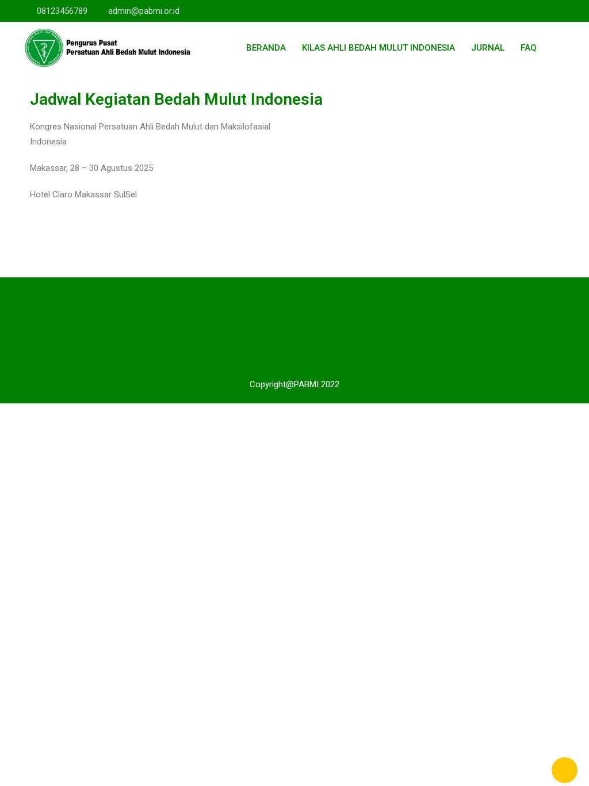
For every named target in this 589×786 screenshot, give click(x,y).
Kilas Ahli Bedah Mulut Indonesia (378, 48)
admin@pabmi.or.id (143, 11)
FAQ (529, 48)
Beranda (266, 48)
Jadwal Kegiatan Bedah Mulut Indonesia (176, 99)
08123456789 (62, 11)
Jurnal (487, 48)
